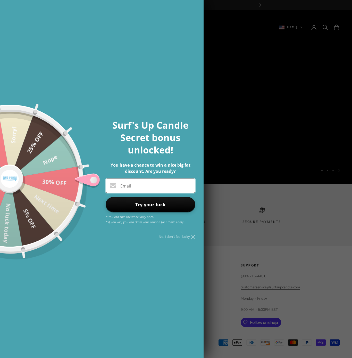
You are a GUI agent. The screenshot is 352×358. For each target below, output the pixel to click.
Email (125, 186)
